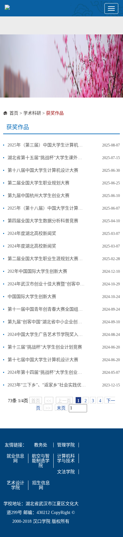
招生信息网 (41, 485)
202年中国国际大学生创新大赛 (37, 271)
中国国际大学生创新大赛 (32, 296)
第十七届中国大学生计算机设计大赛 (43, 359)
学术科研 (32, 113)
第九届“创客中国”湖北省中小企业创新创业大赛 (47, 321)
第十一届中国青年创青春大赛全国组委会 (47, 309)
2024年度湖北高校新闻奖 (32, 233)
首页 (13, 113)
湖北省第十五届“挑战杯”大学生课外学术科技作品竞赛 (47, 157)
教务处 (40, 445)
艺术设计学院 (15, 485)
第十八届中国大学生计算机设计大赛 (43, 170)
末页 (61, 408)
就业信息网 (15, 458)
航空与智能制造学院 (41, 461)
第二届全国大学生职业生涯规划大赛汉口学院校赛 (47, 258)
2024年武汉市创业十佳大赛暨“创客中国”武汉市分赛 (47, 284)
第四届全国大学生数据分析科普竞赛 (43, 220)
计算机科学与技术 (66, 458)
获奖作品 (55, 113)
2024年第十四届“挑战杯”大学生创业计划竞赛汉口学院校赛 (47, 372)
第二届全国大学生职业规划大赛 (38, 183)
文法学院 (66, 471)
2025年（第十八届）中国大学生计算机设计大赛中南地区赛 (47, 208)
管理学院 (66, 445)
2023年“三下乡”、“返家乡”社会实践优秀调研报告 (47, 385)
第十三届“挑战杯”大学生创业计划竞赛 (45, 347)
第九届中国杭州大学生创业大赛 (38, 195)
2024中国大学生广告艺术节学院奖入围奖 (47, 334)
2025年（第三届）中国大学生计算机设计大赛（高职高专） (47, 145)
